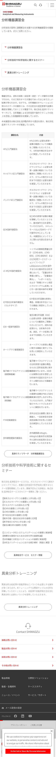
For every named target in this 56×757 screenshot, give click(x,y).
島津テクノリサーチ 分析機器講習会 (28, 454)
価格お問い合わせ (9, 640)
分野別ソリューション (38, 678)
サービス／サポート (37, 695)
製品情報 (6, 678)
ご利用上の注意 (36, 725)
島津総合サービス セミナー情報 (28, 555)
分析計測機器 (8, 12)
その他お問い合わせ (10, 665)
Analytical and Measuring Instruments (18, 14)
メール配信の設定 (13, 708)
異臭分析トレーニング (28, 607)
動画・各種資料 (9, 687)
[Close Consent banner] (51, 731)
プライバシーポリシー (19, 725)
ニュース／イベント (11, 695)
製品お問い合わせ (9, 649)
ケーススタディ (35, 687)
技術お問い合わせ (9, 657)
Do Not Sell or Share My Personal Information (28, 751)
